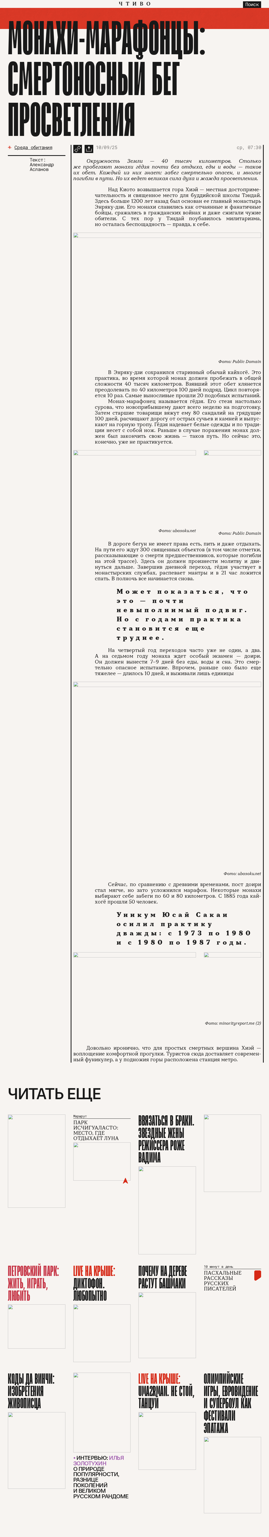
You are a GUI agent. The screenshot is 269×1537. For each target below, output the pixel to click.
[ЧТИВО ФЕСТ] (36, 1161)
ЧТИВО (136, 4)
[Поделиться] (89, 149)
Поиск (252, 4)
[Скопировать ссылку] (77, 149)
